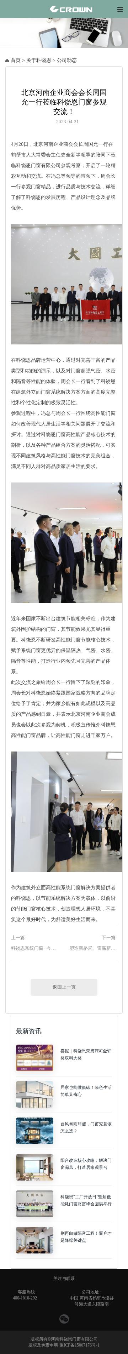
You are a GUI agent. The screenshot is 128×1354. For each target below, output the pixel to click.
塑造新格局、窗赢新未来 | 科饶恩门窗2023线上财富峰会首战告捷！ (93, 948)
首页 (16, 60)
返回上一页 (64, 987)
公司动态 (67, 60)
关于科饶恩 (38, 60)
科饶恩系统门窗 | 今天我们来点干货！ (35, 948)
